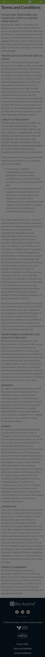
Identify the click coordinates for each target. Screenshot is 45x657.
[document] (22, 328)
